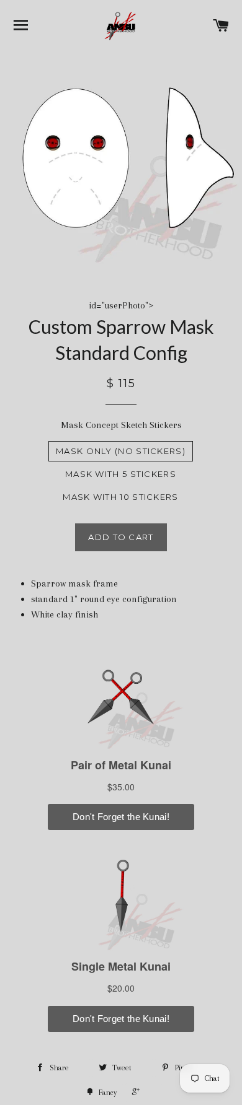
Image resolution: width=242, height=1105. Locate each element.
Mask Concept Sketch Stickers (121, 424)
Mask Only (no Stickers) (121, 451)
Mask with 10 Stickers (120, 497)
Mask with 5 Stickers (120, 474)
